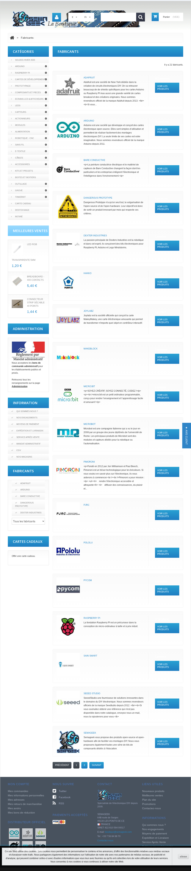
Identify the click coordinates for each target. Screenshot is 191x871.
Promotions (149, 803)
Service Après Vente (28, 437)
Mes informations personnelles (26, 795)
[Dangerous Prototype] (68, 206)
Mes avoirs (14, 808)
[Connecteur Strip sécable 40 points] (17, 303)
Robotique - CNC (24, 138)
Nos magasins (24, 457)
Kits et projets (24, 171)
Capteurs (20, 112)
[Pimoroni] (68, 470)
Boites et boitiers (25, 177)
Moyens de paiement (27, 424)
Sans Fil (19, 145)
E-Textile (20, 151)
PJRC (87, 505)
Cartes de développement (30, 79)
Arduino (20, 66)
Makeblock (91, 348)
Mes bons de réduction (21, 812)
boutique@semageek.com (118, 832)
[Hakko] (68, 282)
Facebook (65, 797)
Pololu (88, 542)
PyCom (88, 580)
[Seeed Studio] (68, 702)
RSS (61, 803)
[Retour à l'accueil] (12, 37)
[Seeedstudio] (40, 833)
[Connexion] (56, 17)
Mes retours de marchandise (25, 803)
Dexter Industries (30, 512)
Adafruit (25, 483)
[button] (186, 435)
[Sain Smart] (68, 664)
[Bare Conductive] (68, 169)
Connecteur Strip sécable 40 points (36, 302)
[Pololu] (68, 551)
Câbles (19, 158)
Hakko (87, 273)
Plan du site (149, 799)
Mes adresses (16, 799)
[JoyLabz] (68, 320)
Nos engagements (26, 417)
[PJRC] (68, 513)
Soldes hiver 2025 (25, 60)
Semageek (90, 733)
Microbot (90, 424)
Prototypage (23, 86)
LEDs (17, 105)
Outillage (21, 184)
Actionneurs (22, 118)
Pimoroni (89, 462)
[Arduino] (68, 129)
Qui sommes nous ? (27, 411)
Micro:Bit (89, 386)
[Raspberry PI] (68, 627)
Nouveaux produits (153, 791)
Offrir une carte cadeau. (23, 556)
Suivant (96, 765)
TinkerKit (20, 197)
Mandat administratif (28, 444)
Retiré (19, 216)
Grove (19, 190)
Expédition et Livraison (29, 431)
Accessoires (22, 164)
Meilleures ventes (152, 795)
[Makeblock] (68, 357)
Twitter (63, 791)
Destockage (22, 210)
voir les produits (163, 87)
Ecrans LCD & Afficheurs (29, 99)
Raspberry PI (22, 73)
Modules (20, 125)
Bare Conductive (30, 496)
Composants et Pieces (28, 92)
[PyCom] (68, 589)
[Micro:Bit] (68, 395)
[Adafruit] (68, 86)
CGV (18, 450)
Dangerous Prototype (24, 504)
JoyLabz (88, 311)
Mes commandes (18, 791)
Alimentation (22, 131)
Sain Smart (90, 655)
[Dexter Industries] (68, 244)
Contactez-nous (105, 840)
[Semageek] (68, 741)
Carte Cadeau (23, 203)
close (183, 856)
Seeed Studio (92, 693)
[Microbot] (68, 433)
